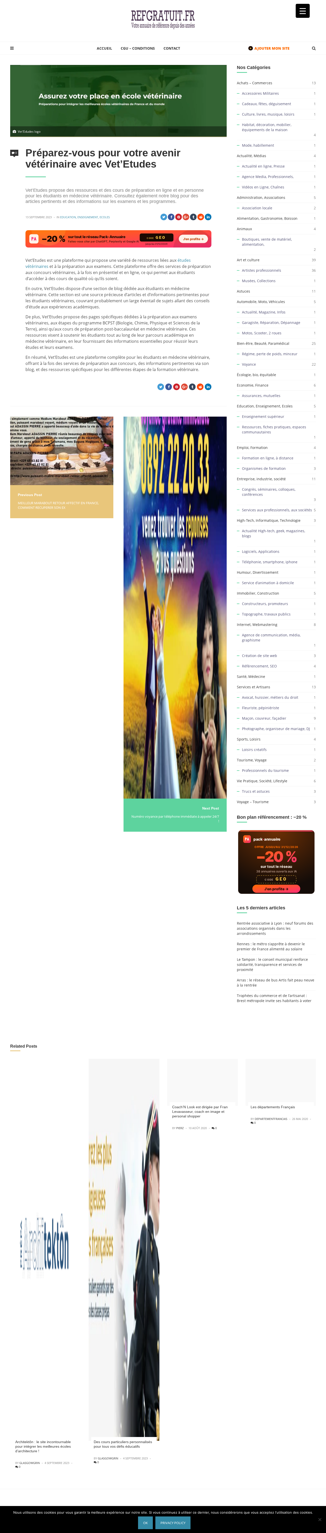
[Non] (319, 1519)
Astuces (243, 291)
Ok (145, 1523)
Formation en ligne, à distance (267, 458)
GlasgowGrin (29, 1463)
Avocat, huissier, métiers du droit (270, 697)
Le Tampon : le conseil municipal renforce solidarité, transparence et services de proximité (272, 964)
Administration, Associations (261, 197)
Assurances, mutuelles (261, 395)
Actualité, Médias (251, 155)
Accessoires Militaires (260, 93)
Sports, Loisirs (249, 739)
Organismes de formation (264, 468)
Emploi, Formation (252, 447)
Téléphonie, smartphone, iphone (269, 561)
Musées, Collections (259, 280)
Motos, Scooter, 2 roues (261, 333)
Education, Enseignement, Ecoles (85, 217)
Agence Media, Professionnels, (268, 176)
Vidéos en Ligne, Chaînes (263, 187)
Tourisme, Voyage (252, 760)
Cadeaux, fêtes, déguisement (266, 103)
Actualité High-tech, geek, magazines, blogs (273, 533)
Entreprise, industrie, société (261, 478)
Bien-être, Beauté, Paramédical (263, 343)
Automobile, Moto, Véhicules (261, 301)
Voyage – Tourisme (253, 801)
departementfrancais (271, 1119)
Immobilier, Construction (258, 593)
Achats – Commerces (254, 82)
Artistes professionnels (261, 270)
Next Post (210, 808)
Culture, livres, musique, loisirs (268, 114)
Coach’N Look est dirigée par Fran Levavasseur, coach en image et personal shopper (200, 1111)
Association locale (257, 208)
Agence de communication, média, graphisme (271, 637)
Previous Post (30, 495)
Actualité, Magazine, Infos (264, 312)
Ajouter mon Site (270, 48)
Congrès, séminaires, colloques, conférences (268, 492)
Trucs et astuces (256, 791)
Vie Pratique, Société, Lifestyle (262, 780)
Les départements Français (273, 1107)
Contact (172, 48)
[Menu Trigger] (303, 11)
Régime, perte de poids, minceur (269, 353)
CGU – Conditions (138, 48)
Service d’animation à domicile (268, 582)
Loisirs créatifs (254, 749)
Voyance (249, 364)
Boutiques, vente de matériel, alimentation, (267, 242)
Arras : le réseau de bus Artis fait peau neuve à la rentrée (275, 983)
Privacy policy (172, 1523)
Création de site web (259, 655)
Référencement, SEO (259, 666)
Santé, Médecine (251, 676)
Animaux (244, 228)
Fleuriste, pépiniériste (260, 707)
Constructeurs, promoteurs (265, 603)
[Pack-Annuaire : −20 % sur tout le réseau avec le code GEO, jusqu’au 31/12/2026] (118, 239)
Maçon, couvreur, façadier (264, 718)
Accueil (104, 48)
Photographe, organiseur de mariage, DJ (276, 728)
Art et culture (248, 259)
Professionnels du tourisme (265, 770)
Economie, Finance (252, 385)
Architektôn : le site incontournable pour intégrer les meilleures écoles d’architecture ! (43, 1446)
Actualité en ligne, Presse (263, 166)
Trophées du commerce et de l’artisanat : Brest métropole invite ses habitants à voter (274, 998)
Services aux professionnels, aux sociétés (277, 510)
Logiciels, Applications (260, 551)
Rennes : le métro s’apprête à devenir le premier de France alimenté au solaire (271, 946)
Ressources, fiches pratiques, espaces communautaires (274, 429)
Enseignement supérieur (263, 416)
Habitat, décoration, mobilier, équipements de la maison (266, 127)
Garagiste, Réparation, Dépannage (271, 322)
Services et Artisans (253, 687)
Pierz (180, 1128)
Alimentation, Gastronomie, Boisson (267, 218)
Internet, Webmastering (257, 624)
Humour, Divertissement (257, 572)
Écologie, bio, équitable (256, 374)
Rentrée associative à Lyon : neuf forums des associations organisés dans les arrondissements (275, 928)
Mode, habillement (258, 145)
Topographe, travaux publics (266, 614)
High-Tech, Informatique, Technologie (269, 520)
